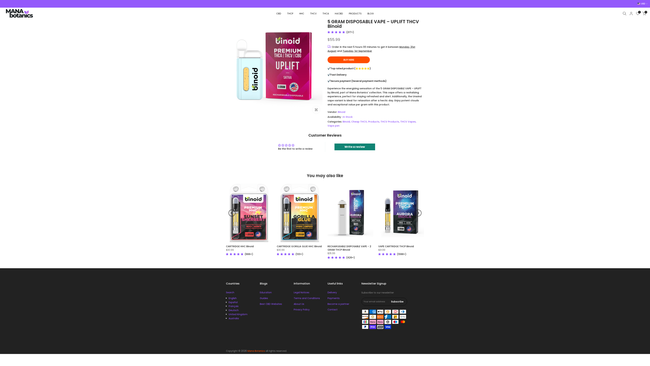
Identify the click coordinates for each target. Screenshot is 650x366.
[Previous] (232, 213)
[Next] (418, 213)
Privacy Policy (302, 309)
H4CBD (339, 13)
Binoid (341, 112)
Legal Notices (301, 292)
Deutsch (234, 310)
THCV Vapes (408, 121)
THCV (313, 13)
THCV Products (390, 121)
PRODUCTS (355, 13)
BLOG (370, 13)
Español (233, 302)
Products (373, 121)
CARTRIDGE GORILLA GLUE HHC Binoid (299, 246)
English (233, 298)
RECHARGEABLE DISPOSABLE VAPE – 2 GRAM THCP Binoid (349, 248)
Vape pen (334, 125)
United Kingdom (238, 314)
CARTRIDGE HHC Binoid (240, 246)
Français (234, 306)
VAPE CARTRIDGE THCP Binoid (396, 246)
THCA (325, 13)
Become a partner (338, 304)
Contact (333, 309)
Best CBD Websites (271, 304)
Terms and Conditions (307, 298)
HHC (301, 13)
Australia (234, 318)
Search (230, 292)
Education (266, 292)
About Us (299, 304)
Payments (334, 298)
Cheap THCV (359, 121)
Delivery (332, 292)
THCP (290, 13)
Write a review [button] (354, 147)
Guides (264, 298)
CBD (278, 13)
